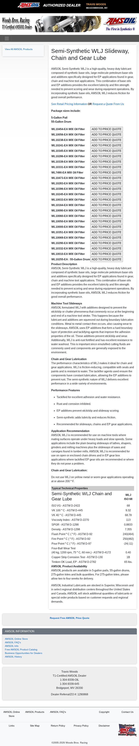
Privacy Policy (81, 725)
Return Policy (58, 725)
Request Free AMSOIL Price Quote (69, 618)
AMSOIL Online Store (16, 638)
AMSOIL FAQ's (13, 642)
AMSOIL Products (34, 712)
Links (11, 725)
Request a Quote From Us (108, 104)
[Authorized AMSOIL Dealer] (50, 5)
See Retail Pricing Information (69, 104)
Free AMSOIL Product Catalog (21, 649)
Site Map (34, 725)
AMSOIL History (13, 656)
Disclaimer (104, 725)
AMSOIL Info (11, 646)
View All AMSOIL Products (19, 49)
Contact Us (127, 712)
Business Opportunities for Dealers (23, 653)
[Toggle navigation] (7, 38)
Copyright (104, 712)
